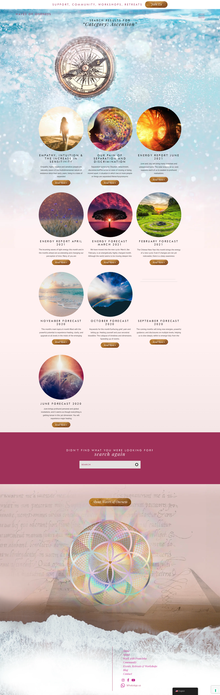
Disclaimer (152, 693)
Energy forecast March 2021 (110, 243)
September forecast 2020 (159, 322)
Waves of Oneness (33, 14)
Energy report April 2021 (61, 243)
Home (126, 650)
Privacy (137, 693)
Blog (125, 670)
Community (129, 662)
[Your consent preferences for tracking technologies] (215, 690)
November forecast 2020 (61, 322)
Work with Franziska (135, 658)
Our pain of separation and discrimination (110, 158)
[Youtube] (133, 680)
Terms (165, 693)
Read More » (61, 182)
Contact (127, 673)
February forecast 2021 (158, 243)
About (126, 654)
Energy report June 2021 (159, 157)
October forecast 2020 (110, 322)
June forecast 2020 (61, 403)
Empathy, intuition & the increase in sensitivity (61, 158)
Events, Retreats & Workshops (140, 666)
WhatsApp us (133, 685)
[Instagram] (123, 680)
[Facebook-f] (128, 680)
